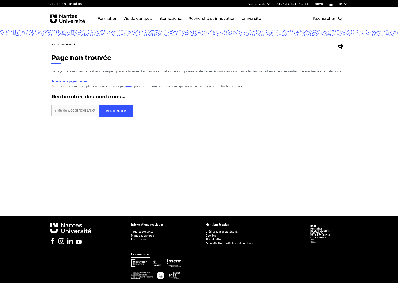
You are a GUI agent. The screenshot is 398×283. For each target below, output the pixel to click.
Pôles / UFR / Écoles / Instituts (292, 4)
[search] (74, 110)
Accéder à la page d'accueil (70, 81)
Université (251, 18)
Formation (108, 18)
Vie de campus (137, 18)
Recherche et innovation (212, 18)
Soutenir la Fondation (66, 4)
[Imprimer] (340, 46)
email (129, 86)
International (170, 18)
